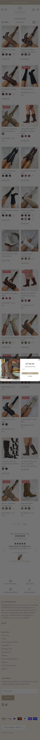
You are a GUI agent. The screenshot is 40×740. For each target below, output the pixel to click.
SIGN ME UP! (30, 373)
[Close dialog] (39, 360)
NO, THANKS (30, 376)
